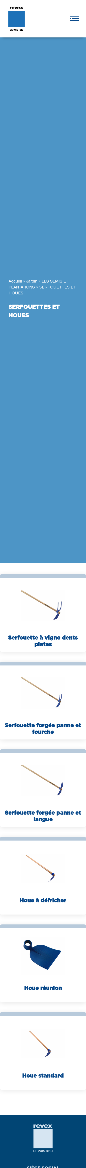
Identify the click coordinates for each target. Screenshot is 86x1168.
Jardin (31, 281)
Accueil (15, 281)
